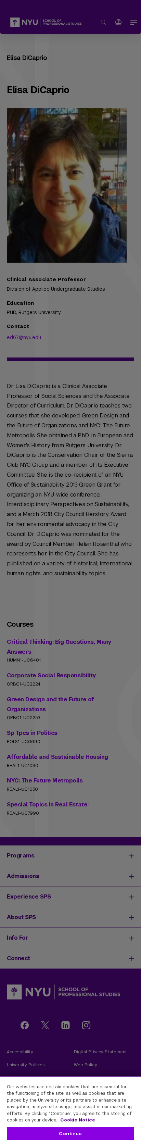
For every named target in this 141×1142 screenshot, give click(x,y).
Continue (70, 1134)
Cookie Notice (77, 1120)
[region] (70, 1109)
